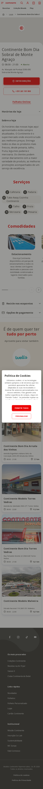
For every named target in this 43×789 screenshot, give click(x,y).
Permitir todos (21, 408)
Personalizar (21, 416)
